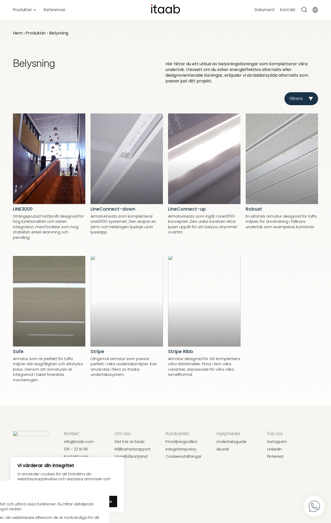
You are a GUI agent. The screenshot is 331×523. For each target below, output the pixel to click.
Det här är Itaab (130, 441)
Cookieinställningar (183, 456)
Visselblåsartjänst (131, 456)
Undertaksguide (231, 441)
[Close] (100, 489)
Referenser (54, 9)
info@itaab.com (79, 441)
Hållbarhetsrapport (133, 449)
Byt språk (316, 10)
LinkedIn (274, 449)
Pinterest (275, 456)
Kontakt (288, 9)
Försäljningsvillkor (182, 441)
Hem (17, 33)
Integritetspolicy (181, 449)
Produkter (22, 9)
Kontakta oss (76, 456)
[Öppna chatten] (314, 506)
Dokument (265, 9)
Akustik (222, 449)
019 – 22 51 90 (76, 449)
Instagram (277, 441)
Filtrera (296, 99)
